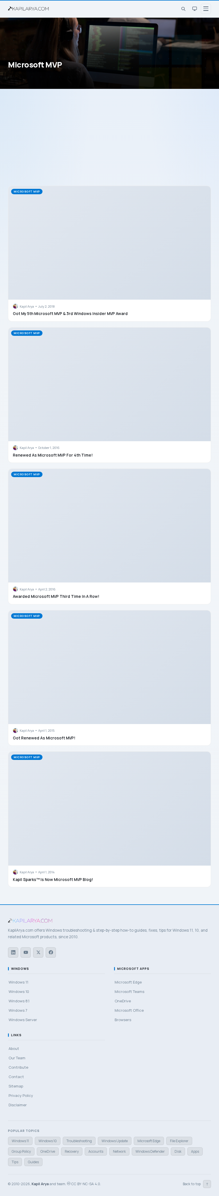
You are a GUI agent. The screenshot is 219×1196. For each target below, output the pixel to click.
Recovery (72, 1151)
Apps (195, 1151)
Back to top (195, 1184)
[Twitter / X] (38, 952)
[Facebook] (51, 952)
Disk (178, 1151)
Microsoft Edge (148, 1140)
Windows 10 (47, 1140)
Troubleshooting (79, 1140)
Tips (15, 1162)
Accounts (95, 1151)
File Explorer (179, 1140)
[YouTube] (26, 952)
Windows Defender (150, 1151)
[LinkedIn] (13, 952)
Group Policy (21, 1151)
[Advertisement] (109, 143)
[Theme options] (194, 9)
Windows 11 (20, 1140)
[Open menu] (206, 9)
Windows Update (115, 1140)
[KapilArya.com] (29, 9)
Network (119, 1151)
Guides (33, 1162)
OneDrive (47, 1151)
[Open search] (183, 9)
